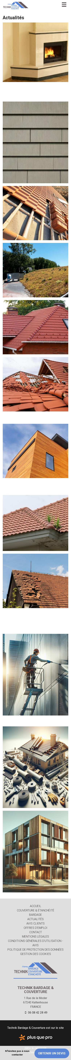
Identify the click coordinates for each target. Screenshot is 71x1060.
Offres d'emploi (35, 928)
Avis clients (35, 923)
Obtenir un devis (52, 1053)
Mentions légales (35, 936)
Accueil (35, 906)
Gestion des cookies (35, 954)
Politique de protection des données (35, 949)
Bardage (35, 915)
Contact (35, 932)
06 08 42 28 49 (37, 1012)
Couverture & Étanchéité (35, 910)
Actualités (35, 919)
